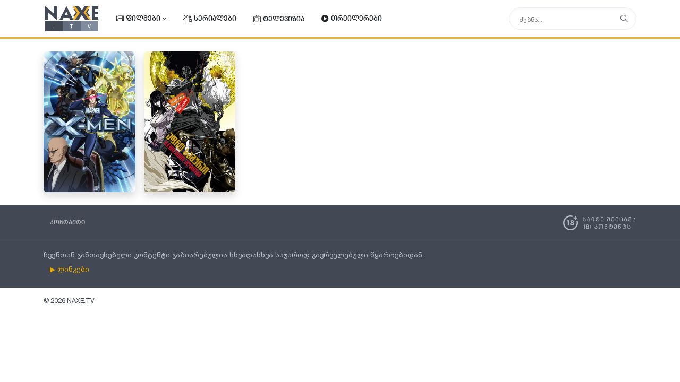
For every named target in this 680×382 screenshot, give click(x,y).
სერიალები (215, 19)
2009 (227, 59)
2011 (128, 59)
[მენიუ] (624, 19)
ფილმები (143, 19)
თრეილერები (356, 19)
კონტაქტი (67, 222)
